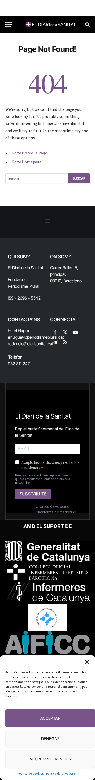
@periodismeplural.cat (43, 337)
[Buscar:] (37, 178)
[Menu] (8, 24)
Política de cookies (30, 774)
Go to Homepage (26, 161)
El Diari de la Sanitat (25, 267)
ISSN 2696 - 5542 (24, 298)
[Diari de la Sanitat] (50, 24)
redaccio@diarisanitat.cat (30, 343)
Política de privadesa (60, 774)
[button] (87, 662)
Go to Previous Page (29, 152)
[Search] (87, 24)
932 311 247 (19, 363)
